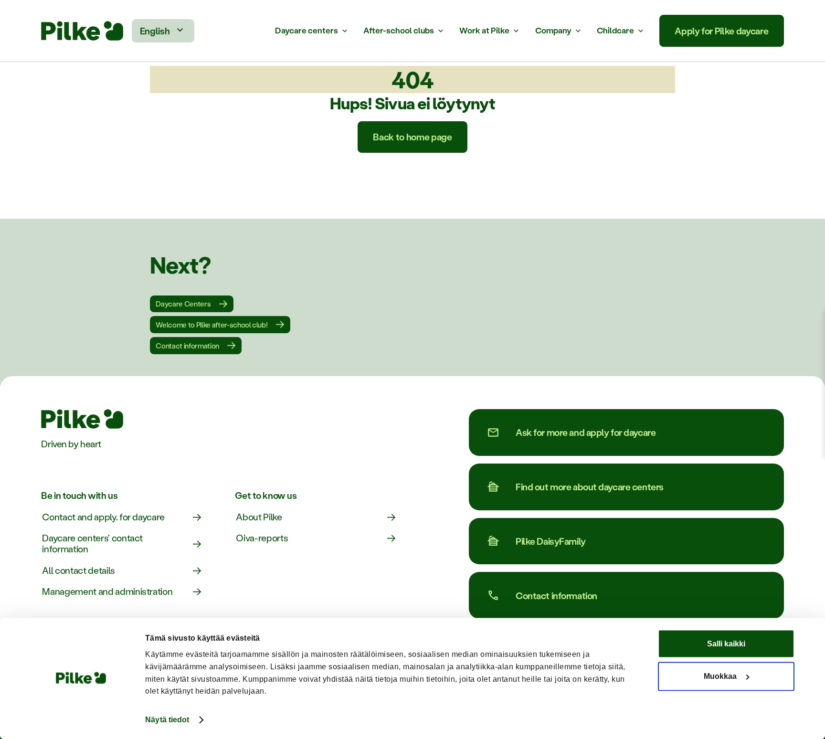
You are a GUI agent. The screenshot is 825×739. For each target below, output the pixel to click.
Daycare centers (306, 30)
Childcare (615, 30)
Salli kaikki (726, 644)
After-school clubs (398, 30)
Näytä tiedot (167, 720)
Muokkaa (720, 676)
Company (553, 30)
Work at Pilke (484, 30)
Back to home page (412, 137)
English (155, 31)
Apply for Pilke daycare (721, 31)
